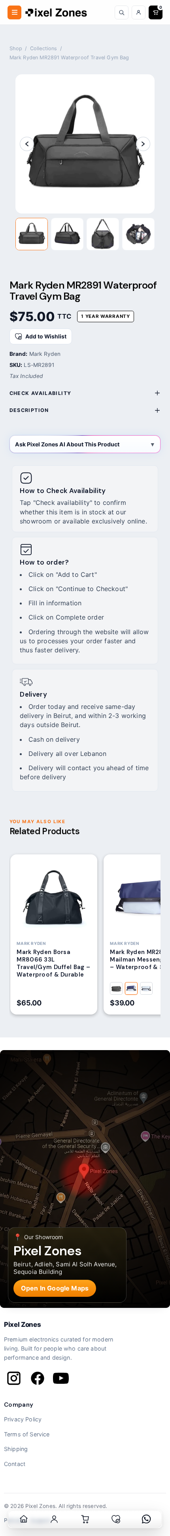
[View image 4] (138, 234)
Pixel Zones (22, 1324)
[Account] (138, 12)
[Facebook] (37, 1378)
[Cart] (85, 1519)
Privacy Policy (23, 1419)
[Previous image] (27, 144)
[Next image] (143, 144)
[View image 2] (67, 234)
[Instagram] (14, 1378)
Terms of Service (27, 1434)
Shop (16, 48)
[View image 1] (31, 234)
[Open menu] (14, 12)
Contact (14, 1463)
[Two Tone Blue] (131, 988)
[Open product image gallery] (85, 143)
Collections (43, 48)
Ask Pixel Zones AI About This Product (67, 444)
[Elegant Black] (116, 988)
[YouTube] (61, 1378)
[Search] (121, 12)
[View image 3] (103, 234)
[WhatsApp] (146, 1519)
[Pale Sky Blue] (146, 988)
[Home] (23, 1519)
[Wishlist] (115, 1519)
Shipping (16, 1448)
